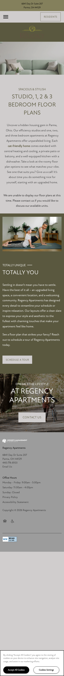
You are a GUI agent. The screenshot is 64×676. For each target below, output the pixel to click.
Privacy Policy (10, 497)
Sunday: (6, 492)
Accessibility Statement (15, 502)
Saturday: (7, 487)
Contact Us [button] (32, 417)
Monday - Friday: (11, 482)
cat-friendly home (19, 146)
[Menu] (5, 17)
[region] (32, 663)
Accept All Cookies (16, 670)
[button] (50, 16)
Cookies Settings (46, 670)
